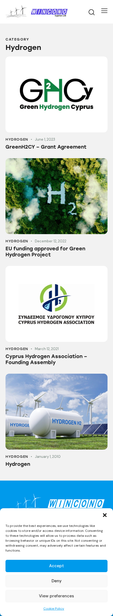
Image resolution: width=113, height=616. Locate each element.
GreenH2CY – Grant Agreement (45, 147)
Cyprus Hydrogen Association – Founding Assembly (46, 359)
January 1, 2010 (48, 456)
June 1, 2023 (45, 139)
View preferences (56, 596)
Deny (57, 581)
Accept (56, 566)
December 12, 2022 (50, 241)
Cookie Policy (53, 608)
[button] (105, 515)
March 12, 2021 (47, 349)
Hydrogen (16, 139)
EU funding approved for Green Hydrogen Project (45, 252)
